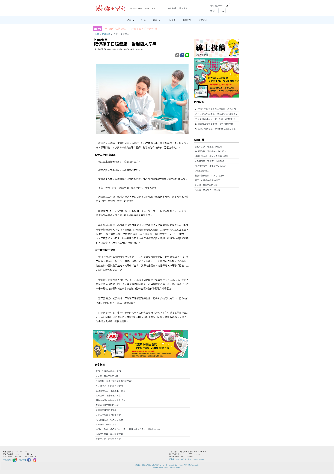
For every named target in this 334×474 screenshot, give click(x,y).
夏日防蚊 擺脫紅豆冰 (107, 424)
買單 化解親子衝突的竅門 (109, 371)
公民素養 (171, 20)
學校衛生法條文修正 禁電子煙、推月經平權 (131, 29)
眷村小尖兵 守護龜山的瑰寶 (209, 146)
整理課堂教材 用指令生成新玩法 (211, 165)
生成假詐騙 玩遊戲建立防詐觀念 (211, 151)
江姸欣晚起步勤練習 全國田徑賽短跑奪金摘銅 (220, 118)
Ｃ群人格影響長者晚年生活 (109, 414)
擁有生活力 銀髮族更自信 (109, 438)
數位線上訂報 (186, 459)
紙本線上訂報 (174, 459)
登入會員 (183, 8)
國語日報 (106, 34)
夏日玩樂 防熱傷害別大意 (109, 395)
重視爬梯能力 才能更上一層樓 (111, 390)
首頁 (97, 34)
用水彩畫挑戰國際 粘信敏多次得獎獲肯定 (218, 113)
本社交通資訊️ (8, 460)
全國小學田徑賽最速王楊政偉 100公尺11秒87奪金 (222, 108)
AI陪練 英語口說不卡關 (108, 376)
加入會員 (172, 8)
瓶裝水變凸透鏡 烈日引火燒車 (210, 175)
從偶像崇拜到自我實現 (107, 409)
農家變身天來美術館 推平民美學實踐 (215, 124)
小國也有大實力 (203, 170)
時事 (129, 20)
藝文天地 (203, 20)
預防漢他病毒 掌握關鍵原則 (110, 434)
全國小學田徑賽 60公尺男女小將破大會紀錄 (219, 129)
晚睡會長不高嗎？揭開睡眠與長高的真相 (115, 380)
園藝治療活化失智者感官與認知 (111, 400)
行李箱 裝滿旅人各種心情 (208, 190)
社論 (143, 20)
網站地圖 (22, 460)
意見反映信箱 (198, 459)
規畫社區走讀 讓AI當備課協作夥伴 (212, 156)
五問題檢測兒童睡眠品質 (108, 405)
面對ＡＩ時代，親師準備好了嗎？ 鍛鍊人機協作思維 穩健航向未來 (128, 429)
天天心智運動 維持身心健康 (110, 419)
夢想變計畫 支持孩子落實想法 (210, 161)
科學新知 (187, 20)
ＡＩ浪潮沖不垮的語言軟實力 (110, 385)
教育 (155, 20)
